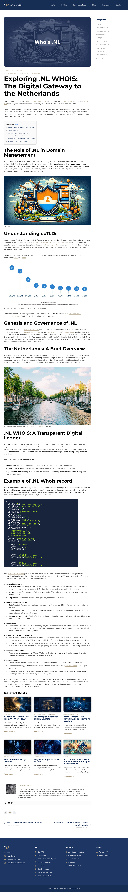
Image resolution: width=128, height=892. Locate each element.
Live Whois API (71, 666)
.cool (16, 258)
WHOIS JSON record (16, 574)
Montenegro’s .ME (15, 316)
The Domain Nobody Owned (15, 760)
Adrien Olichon (36, 426)
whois (20, 70)
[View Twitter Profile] (9, 803)
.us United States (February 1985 (61, 332)
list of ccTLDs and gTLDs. (36, 101)
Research (46, 714)
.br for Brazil (45, 245)
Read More (8, 731)
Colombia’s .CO (75, 314)
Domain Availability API (70, 101)
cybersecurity (39, 757)
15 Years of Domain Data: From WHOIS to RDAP (17, 718)
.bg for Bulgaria (56, 245)
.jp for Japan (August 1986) (29, 332)
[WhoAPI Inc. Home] (12, 5)
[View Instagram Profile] (12, 803)
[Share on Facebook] (5, 812)
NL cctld (7, 73)
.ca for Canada (72, 245)
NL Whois (14, 73)
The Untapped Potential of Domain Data (46, 718)
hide (16, 124)
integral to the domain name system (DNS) (50, 242)
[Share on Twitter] (10, 812)
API (35, 714)
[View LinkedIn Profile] (6, 803)
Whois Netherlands (34, 73)
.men (24, 258)
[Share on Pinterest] (14, 812)
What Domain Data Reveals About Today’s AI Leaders (77, 719)
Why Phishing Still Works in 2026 (47, 760)
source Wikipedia (31, 330)
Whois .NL (22, 73)
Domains (7, 714)
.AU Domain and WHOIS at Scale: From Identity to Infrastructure (77, 761)
